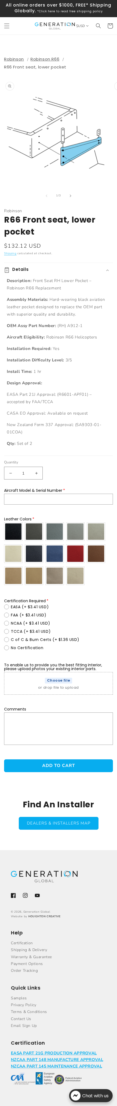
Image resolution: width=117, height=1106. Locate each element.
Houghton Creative (44, 916)
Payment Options (27, 963)
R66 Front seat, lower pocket (35, 67)
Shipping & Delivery (29, 949)
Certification (22, 943)
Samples (19, 998)
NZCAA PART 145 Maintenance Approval (56, 1066)
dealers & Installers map (58, 823)
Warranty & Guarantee (31, 957)
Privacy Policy (23, 1005)
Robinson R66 (44, 59)
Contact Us (21, 1018)
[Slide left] (47, 196)
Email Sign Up (24, 1025)
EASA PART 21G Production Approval (54, 1053)
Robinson (14, 59)
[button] (7, 26)
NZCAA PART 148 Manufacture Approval (57, 1059)
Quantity (11, 462)
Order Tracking (24, 970)
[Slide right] (70, 196)
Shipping (10, 253)
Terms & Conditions (29, 1011)
